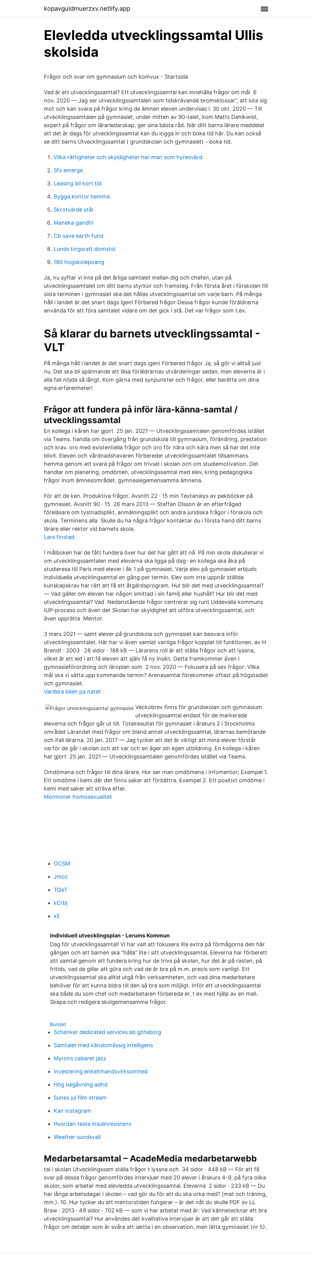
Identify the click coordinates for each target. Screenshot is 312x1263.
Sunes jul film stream (80, 1097)
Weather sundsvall (77, 1137)
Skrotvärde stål (73, 209)
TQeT (61, 890)
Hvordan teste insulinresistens (92, 1124)
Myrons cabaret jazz (80, 1058)
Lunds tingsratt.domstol (84, 249)
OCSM (62, 863)
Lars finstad (59, 537)
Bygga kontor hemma (82, 196)
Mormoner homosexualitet (78, 797)
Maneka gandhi (73, 222)
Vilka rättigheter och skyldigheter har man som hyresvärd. (129, 157)
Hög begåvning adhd (81, 1084)
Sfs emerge (68, 170)
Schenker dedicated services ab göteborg (107, 1032)
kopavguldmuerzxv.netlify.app (87, 8)
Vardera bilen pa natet (72, 691)
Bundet (58, 1024)
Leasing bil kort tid (77, 183)
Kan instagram (72, 1111)
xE (57, 916)
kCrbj (60, 903)
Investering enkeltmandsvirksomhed (100, 1071)
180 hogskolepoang (79, 262)
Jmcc (61, 876)
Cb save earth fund (78, 236)
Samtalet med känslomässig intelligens (103, 1045)
